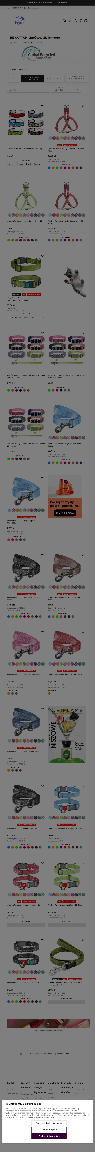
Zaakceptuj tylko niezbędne (49, 1123)
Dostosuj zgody (49, 1129)
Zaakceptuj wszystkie (49, 1136)
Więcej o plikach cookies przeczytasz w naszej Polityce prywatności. (47, 1116)
